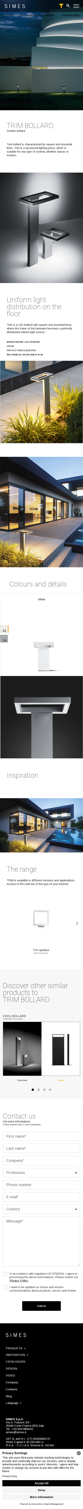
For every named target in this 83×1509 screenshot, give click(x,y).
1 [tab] (33, 1092)
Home (7, 15)
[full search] (61, 6)
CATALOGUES (15, 1361)
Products (18, 15)
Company (12, 1382)
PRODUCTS (14, 1348)
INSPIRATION (15, 1354)
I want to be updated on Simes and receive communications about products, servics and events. (43, 1288)
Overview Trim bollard (39, 15)
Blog (9, 1396)
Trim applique (41, 950)
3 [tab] (44, 1092)
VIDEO (10, 1375)
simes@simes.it (16, 1432)
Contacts (11, 1389)
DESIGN (11, 1368)
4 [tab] (50, 1092)
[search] (67, 5)
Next (77, 924)
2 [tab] (39, 1092)
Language (12, 1403)
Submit (41, 1306)
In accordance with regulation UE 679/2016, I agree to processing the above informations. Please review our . (43, 1277)
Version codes (71, 15)
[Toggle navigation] (76, 6)
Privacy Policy (18, 1280)
